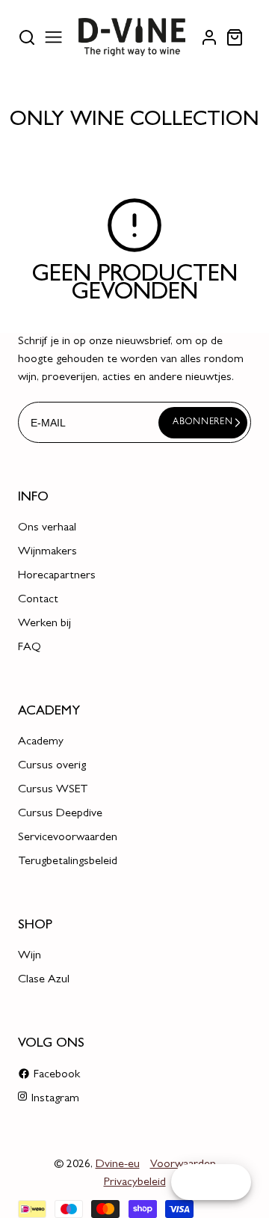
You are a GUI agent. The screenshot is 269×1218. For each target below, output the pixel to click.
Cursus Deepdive (60, 814)
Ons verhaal (47, 528)
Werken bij (44, 624)
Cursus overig (52, 766)
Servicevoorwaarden (67, 838)
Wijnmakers (47, 552)
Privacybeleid (135, 1183)
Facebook (57, 1075)
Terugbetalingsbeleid (67, 862)
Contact (38, 600)
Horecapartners (57, 576)
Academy (41, 742)
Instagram (55, 1099)
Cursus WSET (53, 790)
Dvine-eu (118, 1165)
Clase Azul (43, 980)
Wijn (29, 956)
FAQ (29, 648)
